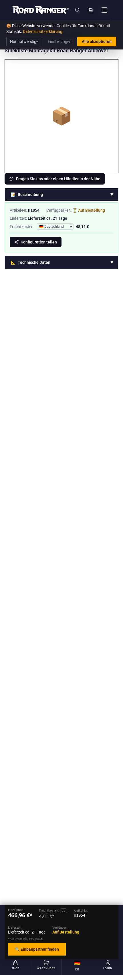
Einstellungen (60, 41)
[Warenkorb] (90, 10)
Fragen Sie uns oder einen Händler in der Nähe (58, 179)
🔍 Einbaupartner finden (37, 949)
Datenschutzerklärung (42, 31)
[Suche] (77, 10)
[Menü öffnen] (104, 10)
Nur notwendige (24, 41)
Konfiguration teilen (39, 242)
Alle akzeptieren (97, 41)
